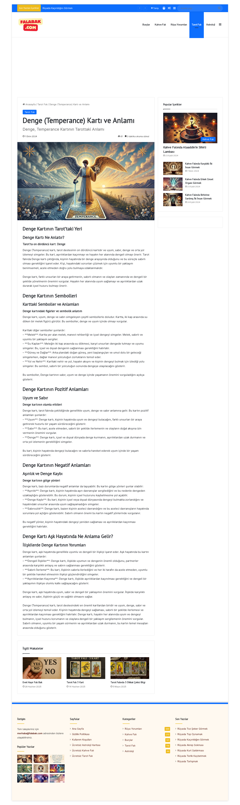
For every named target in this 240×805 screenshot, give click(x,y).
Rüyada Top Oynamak (189, 734)
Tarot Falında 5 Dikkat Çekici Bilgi (128, 682)
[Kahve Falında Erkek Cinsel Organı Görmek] (173, 184)
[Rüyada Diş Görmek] (57, 778)
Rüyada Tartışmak (187, 761)
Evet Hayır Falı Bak (32, 682)
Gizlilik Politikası (80, 734)
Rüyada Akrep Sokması (55, 8)
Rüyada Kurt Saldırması (190, 750)
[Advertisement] (120, 67)
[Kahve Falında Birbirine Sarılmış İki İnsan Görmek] (173, 199)
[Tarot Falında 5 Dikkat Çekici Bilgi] (130, 668)
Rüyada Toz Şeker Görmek (192, 728)
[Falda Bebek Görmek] (41, 759)
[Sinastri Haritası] (57, 759)
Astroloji (210, 24)
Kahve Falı (160, 24)
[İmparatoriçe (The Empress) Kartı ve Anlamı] (24, 768)
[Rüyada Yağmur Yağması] (41, 778)
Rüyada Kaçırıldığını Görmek (193, 739)
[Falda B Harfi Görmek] (24, 759)
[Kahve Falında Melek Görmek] (41, 768)
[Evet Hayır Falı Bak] (42, 668)
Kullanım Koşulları (82, 739)
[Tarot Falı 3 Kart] (86, 668)
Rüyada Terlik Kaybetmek (191, 756)
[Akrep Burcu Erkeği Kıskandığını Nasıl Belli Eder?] (24, 778)
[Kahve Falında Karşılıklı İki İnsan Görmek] (173, 168)
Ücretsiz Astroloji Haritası (86, 745)
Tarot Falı (196, 24)
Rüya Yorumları (179, 24)
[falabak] (30, 24)
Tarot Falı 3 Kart (75, 682)
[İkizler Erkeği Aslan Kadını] (57, 768)
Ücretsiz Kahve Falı (83, 750)
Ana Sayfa (78, 728)
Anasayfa (30, 104)
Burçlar (146, 24)
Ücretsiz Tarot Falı (82, 756)
